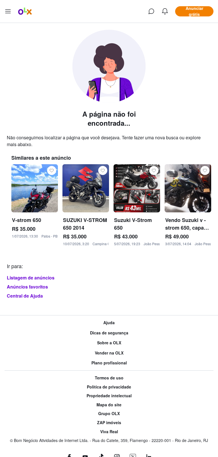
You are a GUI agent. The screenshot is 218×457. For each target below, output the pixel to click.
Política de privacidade (109, 387)
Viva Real (109, 431)
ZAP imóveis (109, 422)
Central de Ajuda (25, 295)
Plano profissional (109, 363)
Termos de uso (109, 378)
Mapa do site (109, 404)
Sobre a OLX (109, 342)
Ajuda (109, 322)
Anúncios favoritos (27, 286)
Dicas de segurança (109, 333)
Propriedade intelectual (109, 395)
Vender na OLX (109, 353)
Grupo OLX (109, 413)
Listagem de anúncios (30, 277)
